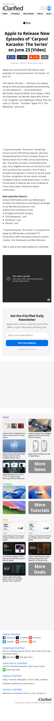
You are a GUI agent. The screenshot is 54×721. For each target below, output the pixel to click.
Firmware (7, 683)
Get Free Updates (27, 343)
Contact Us (41, 693)
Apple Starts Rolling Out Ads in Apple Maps (39, 455)
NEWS (5, 14)
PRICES (40, 14)
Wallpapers (22, 679)
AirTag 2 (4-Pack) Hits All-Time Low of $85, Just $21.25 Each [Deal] (39, 538)
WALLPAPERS (28, 14)
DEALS (48, 14)
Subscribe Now (13, 669)
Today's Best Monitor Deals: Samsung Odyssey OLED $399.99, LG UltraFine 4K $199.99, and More (39, 559)
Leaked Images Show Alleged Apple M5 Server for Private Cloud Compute (39, 435)
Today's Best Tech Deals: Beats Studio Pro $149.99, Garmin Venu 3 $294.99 (12, 579)
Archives (24, 683)
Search (32, 683)
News (5, 679)
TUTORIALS (15, 14)
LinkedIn (10, 641)
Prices (30, 679)
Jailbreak (16, 683)
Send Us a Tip (29, 693)
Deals (36, 679)
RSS (34, 641)
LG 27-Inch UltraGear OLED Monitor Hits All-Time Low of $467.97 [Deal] (14, 558)
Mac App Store (26, 657)
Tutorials (12, 679)
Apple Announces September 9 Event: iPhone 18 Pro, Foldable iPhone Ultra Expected (14, 457)
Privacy (48, 703)
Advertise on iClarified (12, 693)
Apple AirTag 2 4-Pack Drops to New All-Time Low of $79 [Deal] (13, 538)
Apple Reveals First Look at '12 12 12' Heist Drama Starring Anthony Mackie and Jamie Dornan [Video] (14, 477)
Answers (44, 679)
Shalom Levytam (38, 63)
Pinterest (37, 637)
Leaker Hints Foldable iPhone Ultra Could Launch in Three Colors (14, 435)
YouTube (23, 641)
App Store (11, 657)
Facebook (11, 637)
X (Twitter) (24, 637)
